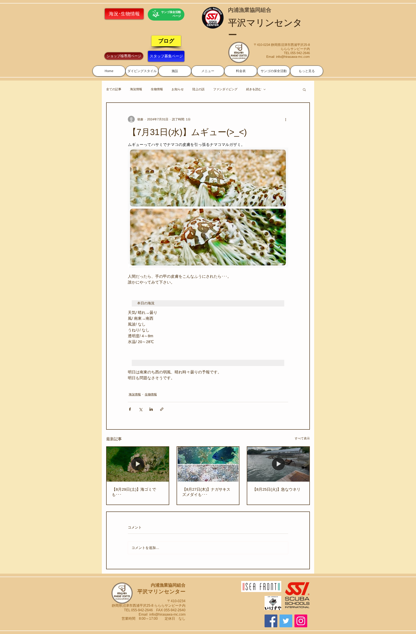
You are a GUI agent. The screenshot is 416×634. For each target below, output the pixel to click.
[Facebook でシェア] (130, 409)
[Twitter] (286, 621)
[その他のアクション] (285, 119)
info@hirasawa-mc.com (293, 56)
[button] (141, 71)
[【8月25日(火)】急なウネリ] (278, 464)
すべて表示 (302, 438)
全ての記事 (113, 89)
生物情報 (157, 89)
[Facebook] (271, 621)
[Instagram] (300, 621)
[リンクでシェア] (162, 409)
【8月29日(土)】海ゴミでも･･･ (134, 492)
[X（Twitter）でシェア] (140, 409)
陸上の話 (198, 89)
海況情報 (136, 89)
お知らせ (178, 89)
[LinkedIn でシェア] (151, 409)
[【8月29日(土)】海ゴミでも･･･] (138, 464)
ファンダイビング (225, 89)
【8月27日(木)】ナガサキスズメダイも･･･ (206, 492)
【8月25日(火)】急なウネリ (276, 489)
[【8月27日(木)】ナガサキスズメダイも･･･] (208, 464)
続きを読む (253, 89)
